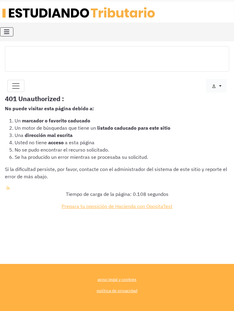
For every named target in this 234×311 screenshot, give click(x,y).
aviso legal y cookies (117, 279)
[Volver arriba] (223, 299)
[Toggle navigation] (15, 86)
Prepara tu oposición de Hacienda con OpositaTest (117, 206)
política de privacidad (117, 290)
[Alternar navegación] (6, 31)
